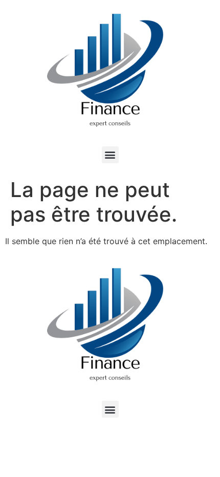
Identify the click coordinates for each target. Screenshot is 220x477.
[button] (110, 154)
